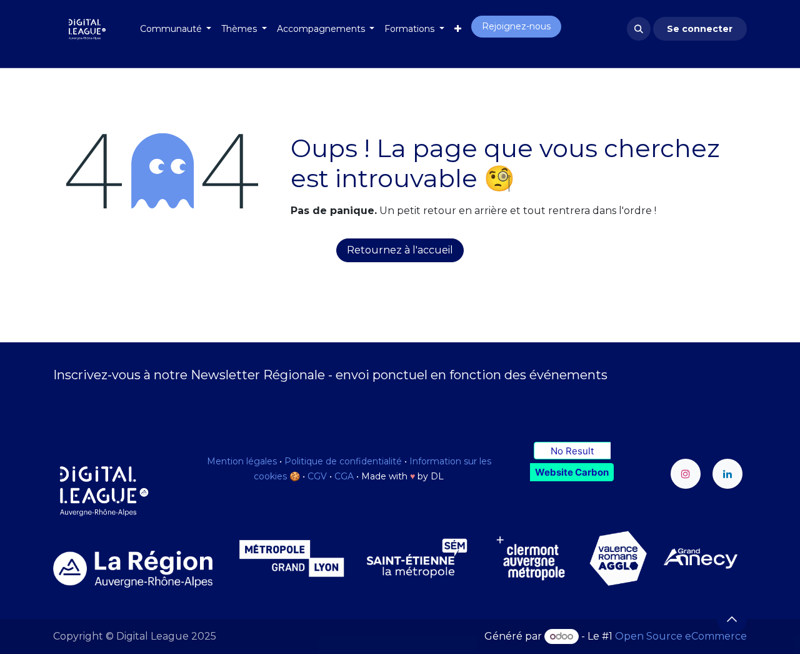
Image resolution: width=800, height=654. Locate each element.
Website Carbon (572, 472)
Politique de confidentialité (343, 461)
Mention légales (242, 461)
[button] (639, 29)
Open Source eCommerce (681, 636)
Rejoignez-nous (516, 26)
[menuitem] (176, 29)
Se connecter (699, 28)
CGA (344, 476)
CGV (317, 476)
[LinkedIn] (727, 473)
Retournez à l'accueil (400, 250)
